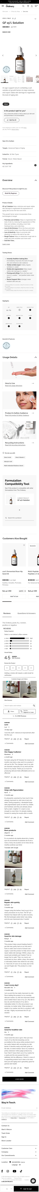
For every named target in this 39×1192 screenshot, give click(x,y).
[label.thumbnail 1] (4, 79)
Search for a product (14, 518)
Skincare (5, 11)
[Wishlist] (35, 18)
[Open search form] (23, 6)
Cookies (26, 1180)
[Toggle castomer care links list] (36, 1148)
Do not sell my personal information (12, 1180)
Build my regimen (11, 193)
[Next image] (36, 55)
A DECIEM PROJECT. (7, 1181)
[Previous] (1, 2)
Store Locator (6, 1141)
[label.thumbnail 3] (21, 79)
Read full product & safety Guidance (17, 415)
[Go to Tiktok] (21, 1171)
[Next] (37, 2)
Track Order (6, 1133)
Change (22, 1162)
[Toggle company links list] (36, 1152)
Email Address (6, 1108)
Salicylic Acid (8, 461)
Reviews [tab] (7, 613)
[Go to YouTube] (14, 1171)
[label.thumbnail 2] (13, 79)
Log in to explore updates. (19, 2)
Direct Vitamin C (20, 457)
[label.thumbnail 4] (29, 79)
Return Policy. (15, 129)
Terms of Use (22, 1117)
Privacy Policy (14, 1117)
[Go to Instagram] (8, 1171)
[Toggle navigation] (2, 6)
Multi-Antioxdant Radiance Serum (13, 465)
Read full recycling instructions (15, 445)
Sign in (4, 1137)
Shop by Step (15, 11)
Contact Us (4, 1119)
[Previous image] (3, 55)
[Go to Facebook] (2, 1171)
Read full (13, 385)
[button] (35, 180)
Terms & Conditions (7, 1178)
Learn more (6, 244)
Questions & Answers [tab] (27, 613)
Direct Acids (7, 457)
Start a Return (7, 1129)
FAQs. (25, 127)
